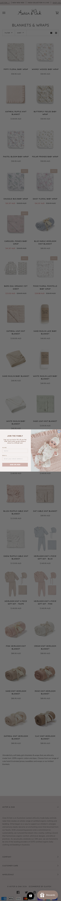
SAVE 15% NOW (15, 465)
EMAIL (4, 455)
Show (30, 896)
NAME (4, 447)
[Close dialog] (59, 431)
